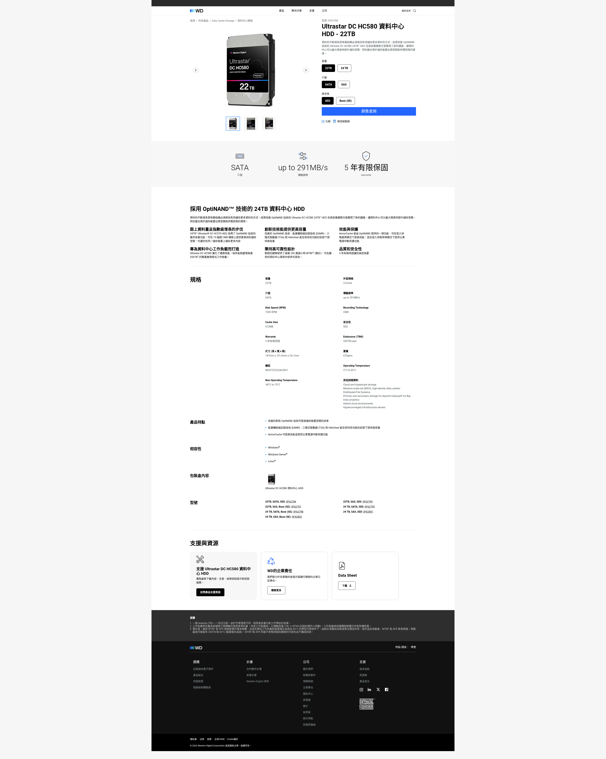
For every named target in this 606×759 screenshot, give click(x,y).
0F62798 (298, 511)
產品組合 (198, 675)
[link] (326, 121)
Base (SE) (345, 100)
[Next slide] (306, 70)
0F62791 (296, 506)
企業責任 (308, 687)
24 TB (344, 68)
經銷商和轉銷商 (202, 687)
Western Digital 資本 (258, 681)
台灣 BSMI (219, 739)
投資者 (307, 712)
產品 (281, 10)
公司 (324, 10)
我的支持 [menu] (406, 10)
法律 (202, 739)
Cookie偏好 (232, 739)
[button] (233, 124)
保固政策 (198, 681)
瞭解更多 (276, 590)
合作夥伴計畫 (254, 669)
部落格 (307, 699)
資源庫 (363, 675)
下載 (345, 585)
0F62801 (368, 511)
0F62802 (297, 516)
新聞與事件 (309, 675)
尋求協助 (364, 669)
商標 (209, 739)
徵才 (305, 706)
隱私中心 (308, 693)
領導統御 (308, 681)
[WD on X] (378, 689)
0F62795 (370, 506)
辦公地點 (308, 718)
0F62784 (291, 501)
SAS (344, 84)
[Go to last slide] (196, 70)
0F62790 (368, 501)
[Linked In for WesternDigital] (369, 690)
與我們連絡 (309, 724)
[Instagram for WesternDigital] (361, 690)
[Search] (414, 10)
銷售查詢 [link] (369, 111)
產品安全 (364, 681)
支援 (311, 10)
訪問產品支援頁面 (210, 592)
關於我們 (308, 669)
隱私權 (193, 739)
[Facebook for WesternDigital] (387, 690)
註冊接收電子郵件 (203, 669)
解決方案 (297, 10)
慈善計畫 (252, 675)
